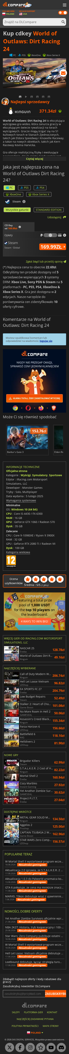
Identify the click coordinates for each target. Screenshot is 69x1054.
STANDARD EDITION (49, 210)
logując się (46, 341)
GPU (9, 522)
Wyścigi (26, 475)
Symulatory (40, 475)
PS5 (26, 187)
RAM (9, 518)
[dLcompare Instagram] (29, 1047)
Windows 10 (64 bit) (24, 509)
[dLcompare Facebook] (19, 1047)
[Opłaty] (50, 235)
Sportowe (55, 475)
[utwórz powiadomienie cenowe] (63, 74)
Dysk (9, 526)
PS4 (42, 187)
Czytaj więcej (34, 159)
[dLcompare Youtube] (50, 1047)
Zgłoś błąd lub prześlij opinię (44, 261)
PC (11, 187)
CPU (9, 513)
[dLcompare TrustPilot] (39, 1047)
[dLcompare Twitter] (8, 1047)
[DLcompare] (34, 1005)
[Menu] (64, 5)
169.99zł (51, 246)
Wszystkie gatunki (17, 210)
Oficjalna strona (16, 471)
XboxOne (15, 194)
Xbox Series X (40, 194)
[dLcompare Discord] (60, 1047)
